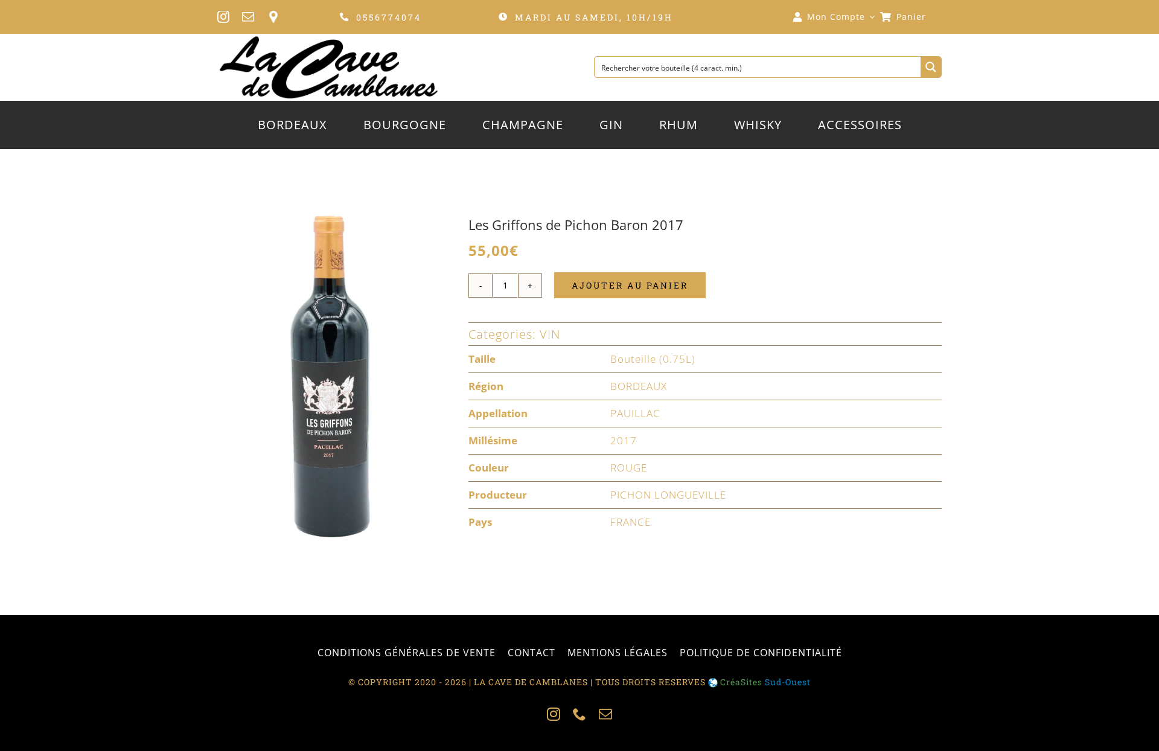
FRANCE (630, 522)
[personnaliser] (273, 17)
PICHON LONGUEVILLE (668, 495)
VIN (550, 334)
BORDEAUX (638, 386)
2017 (623, 440)
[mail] (248, 17)
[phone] (580, 714)
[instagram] (223, 17)
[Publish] (328, 376)
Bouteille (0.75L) (652, 359)
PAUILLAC (635, 413)
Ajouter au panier (630, 285)
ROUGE (628, 468)
